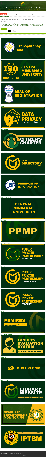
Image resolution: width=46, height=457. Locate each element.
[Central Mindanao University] (23, 5)
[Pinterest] (23, 455)
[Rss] (20, 455)
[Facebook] (21, 455)
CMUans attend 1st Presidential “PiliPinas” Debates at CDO (17, 19)
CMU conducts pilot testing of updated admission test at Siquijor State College (20, 14)
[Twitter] (22, 455)
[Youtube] (24, 455)
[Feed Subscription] (45, 16)
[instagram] (25, 455)
